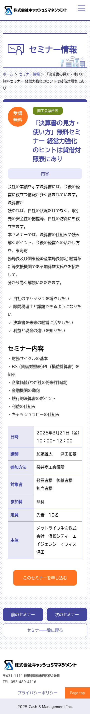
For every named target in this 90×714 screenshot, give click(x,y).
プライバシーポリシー (38, 693)
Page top (77, 692)
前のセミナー (23, 615)
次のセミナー (67, 615)
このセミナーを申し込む (45, 578)
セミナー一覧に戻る (45, 630)
